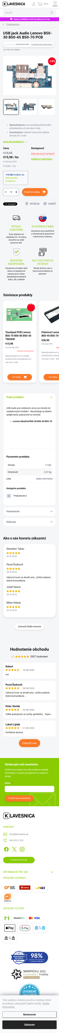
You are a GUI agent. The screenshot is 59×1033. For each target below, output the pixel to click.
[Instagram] (21, 849)
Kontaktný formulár (19, 860)
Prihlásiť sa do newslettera (19, 798)
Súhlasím (29, 1024)
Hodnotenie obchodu (29, 649)
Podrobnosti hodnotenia (41, 44)
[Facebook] (6, 849)
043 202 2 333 (16, 840)
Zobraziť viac (29, 743)
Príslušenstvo (20, 496)
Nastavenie (29, 1014)
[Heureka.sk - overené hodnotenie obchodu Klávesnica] (29, 994)
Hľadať (52, 12)
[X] (14, 849)
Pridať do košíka (32, 192)
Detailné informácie (13, 142)
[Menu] (55, 4)
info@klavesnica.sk (18, 834)
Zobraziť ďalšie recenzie (29, 626)
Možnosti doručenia (41, 159)
